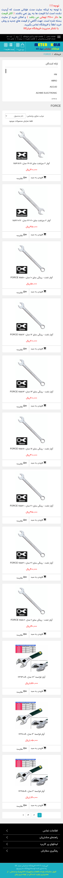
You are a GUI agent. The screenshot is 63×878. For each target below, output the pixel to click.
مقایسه (20, 178)
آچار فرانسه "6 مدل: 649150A (31, 791)
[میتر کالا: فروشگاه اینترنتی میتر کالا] (47, 47)
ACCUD (53, 87)
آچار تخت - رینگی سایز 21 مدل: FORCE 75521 (31, 563)
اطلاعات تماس (51, 36)
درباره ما (19, 39)
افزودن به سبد (37, 177)
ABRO (54, 80)
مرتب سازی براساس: (35, 116)
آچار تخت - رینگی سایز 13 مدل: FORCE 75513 (31, 391)
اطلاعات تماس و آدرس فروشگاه (33, 36)
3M (55, 74)
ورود (17, 36)
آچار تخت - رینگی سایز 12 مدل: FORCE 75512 (31, 334)
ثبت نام (9, 36)
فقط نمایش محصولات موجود (21, 121)
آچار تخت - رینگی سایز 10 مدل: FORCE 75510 (32, 277)
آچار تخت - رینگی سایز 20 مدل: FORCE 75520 (31, 505)
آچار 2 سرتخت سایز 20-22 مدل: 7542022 (31, 220)
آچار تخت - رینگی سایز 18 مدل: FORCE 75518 (31, 448)
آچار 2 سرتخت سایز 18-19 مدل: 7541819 (31, 163)
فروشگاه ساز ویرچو (23, 868)
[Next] (23, 815)
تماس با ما (10, 39)
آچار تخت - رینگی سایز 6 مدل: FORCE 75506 (31, 620)
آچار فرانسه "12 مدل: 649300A (31, 677)
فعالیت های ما (30, 39)
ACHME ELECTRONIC (46, 93)
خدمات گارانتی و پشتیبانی (47, 39)
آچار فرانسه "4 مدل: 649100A (32, 734)
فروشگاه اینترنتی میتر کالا (25, 865)
